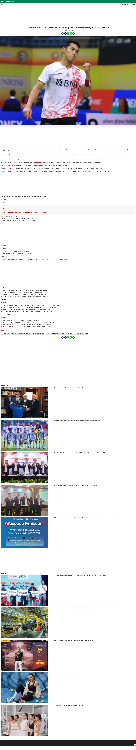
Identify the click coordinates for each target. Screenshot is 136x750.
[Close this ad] (135, 745)
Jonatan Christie (19, 154)
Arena (3, 4)
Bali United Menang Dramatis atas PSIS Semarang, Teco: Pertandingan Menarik (24, 212)
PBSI (11, 168)
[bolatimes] (11, 2)
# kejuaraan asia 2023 (38, 333)
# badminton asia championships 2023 (21, 333)
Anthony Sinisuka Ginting (72, 154)
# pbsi (47, 333)
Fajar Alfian (33, 162)
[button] (2, 1)
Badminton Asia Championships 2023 (48, 149)
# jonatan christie (6, 333)
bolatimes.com (65, 742)
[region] (68, 16)
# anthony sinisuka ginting (57, 333)
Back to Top (68, 744)
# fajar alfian (70, 333)
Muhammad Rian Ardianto (43, 162)
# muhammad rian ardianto (81, 333)
